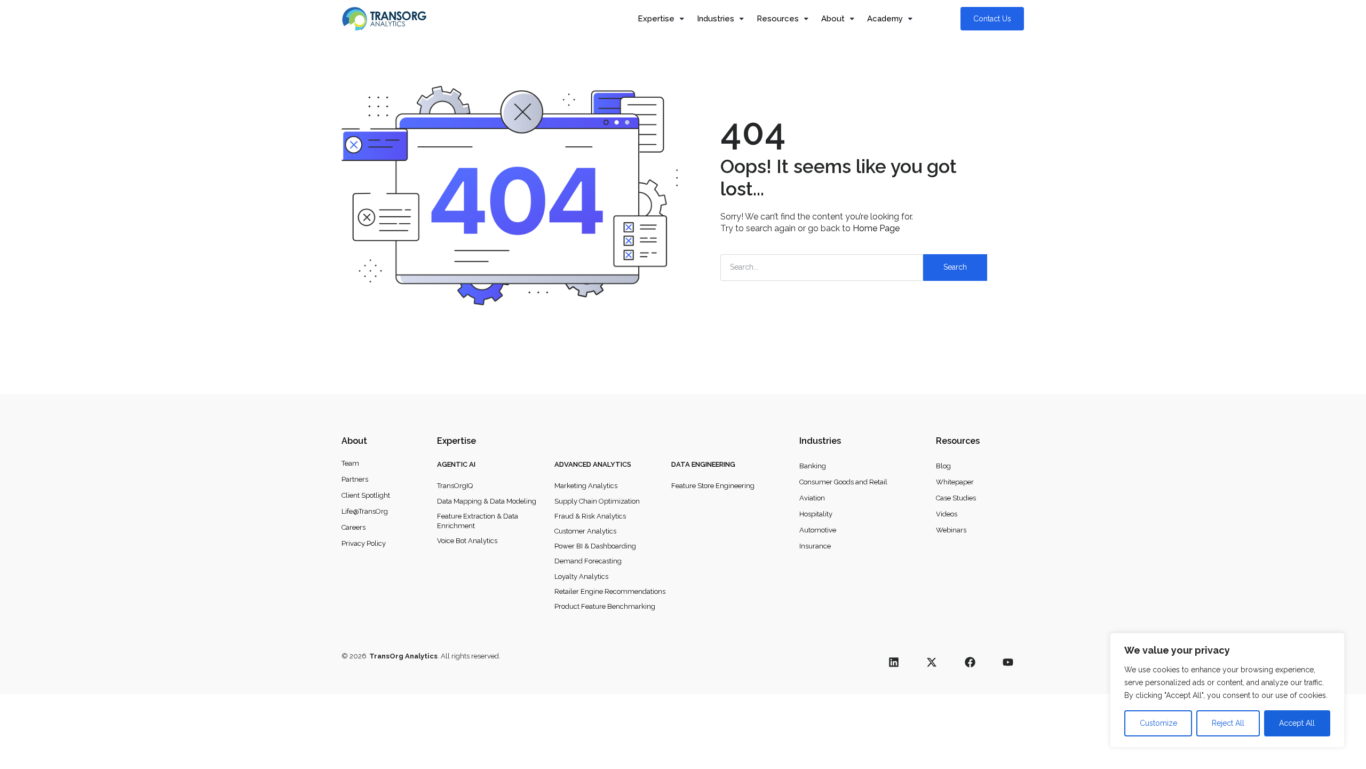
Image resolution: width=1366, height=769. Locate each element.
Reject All (1228, 723)
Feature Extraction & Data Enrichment (477, 521)
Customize (1158, 723)
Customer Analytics (585, 531)
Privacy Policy (364, 543)
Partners (355, 479)
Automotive (817, 530)
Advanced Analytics (592, 464)
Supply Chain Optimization (597, 501)
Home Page (876, 228)
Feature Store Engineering (713, 486)
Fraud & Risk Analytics (590, 516)
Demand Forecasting (588, 561)
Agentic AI (456, 464)
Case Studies (956, 498)
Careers (354, 527)
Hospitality (815, 514)
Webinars (951, 530)
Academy (885, 18)
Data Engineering (703, 464)
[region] (1227, 690)
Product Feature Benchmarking (604, 606)
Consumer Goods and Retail (843, 482)
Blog (943, 466)
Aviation (812, 498)
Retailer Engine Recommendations (609, 591)
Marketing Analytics (585, 486)
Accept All (1297, 723)
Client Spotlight (366, 495)
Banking (812, 466)
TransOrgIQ (455, 486)
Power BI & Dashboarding (595, 546)
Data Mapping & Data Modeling (486, 501)
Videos (946, 514)
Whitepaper (955, 482)
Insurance (815, 546)
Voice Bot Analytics (467, 541)
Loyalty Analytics (581, 576)
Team (350, 463)
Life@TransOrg (365, 511)
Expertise (656, 18)
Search (955, 267)
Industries (715, 18)
